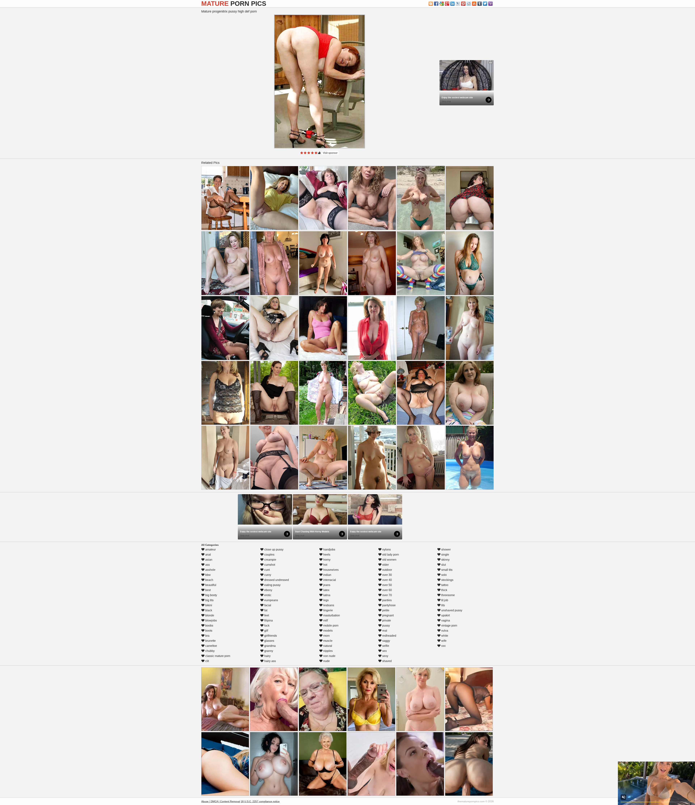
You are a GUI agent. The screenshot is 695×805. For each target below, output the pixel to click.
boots (208, 630)
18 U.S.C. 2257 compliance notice (260, 801)
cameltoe (211, 645)
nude (326, 661)
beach (209, 579)
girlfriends (270, 635)
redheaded (389, 635)
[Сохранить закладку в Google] (441, 3)
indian (327, 574)
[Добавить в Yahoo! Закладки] (490, 3)
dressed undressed (276, 579)
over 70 (387, 595)
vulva (444, 630)
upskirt (445, 615)
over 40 (387, 579)
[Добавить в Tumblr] (479, 3)
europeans (271, 600)
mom (326, 635)
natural (327, 645)
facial (267, 605)
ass (207, 564)
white (444, 635)
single (445, 554)
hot (325, 564)
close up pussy (273, 549)
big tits (209, 600)
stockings (447, 579)
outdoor (387, 569)
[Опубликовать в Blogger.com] (431, 3)
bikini (208, 605)
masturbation (331, 615)
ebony (268, 590)
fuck (266, 625)
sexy (385, 655)
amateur (210, 549)
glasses (269, 640)
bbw (208, 574)
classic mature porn (217, 655)
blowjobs (211, 620)
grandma (270, 645)
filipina (268, 620)
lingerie (328, 610)
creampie (270, 559)
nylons (386, 549)
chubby (210, 650)
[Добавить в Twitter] (485, 3)
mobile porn (330, 625)
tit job (444, 600)
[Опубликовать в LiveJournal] (458, 3)
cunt (267, 569)
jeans (326, 585)
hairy (267, 655)
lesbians (328, 605)
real (384, 630)
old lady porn (390, 554)
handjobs (329, 549)
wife (444, 640)
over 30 (387, 574)
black (208, 610)
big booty (211, 595)
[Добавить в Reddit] (469, 3)
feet (266, 615)
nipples (328, 650)
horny (326, 559)
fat (265, 610)
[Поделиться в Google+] (447, 3)
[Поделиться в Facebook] (436, 3)
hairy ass (270, 661)
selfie (385, 645)
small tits (446, 569)
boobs (209, 625)
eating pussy (272, 585)
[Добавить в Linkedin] (452, 3)
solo (444, 574)
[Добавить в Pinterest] (463, 3)
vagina (445, 620)
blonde (209, 615)
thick (444, 590)
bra (207, 635)
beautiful (210, 585)
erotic (267, 595)
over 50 (387, 585)
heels (326, 554)
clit (207, 661)
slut (443, 564)
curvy (267, 574)
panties (387, 600)
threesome (448, 595)
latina (326, 595)
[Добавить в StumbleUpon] (474, 3)
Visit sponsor (330, 152)
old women (389, 559)
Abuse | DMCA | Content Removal (220, 801)
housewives (331, 569)
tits (443, 605)
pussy (386, 625)
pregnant (388, 615)
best (208, 590)
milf (325, 620)
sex (384, 650)
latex (326, 590)
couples (269, 554)
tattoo (444, 585)
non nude (329, 655)
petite (385, 610)
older (385, 564)
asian (208, 559)
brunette (210, 640)
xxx (443, 645)
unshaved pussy (451, 610)
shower (446, 549)
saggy (386, 640)
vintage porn (449, 625)
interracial (329, 579)
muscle (327, 640)
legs (326, 600)
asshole (210, 569)
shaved (387, 661)
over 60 (387, 590)
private (386, 620)
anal (208, 554)
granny (268, 650)
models (328, 630)
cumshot (269, 564)
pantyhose (389, 605)
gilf (266, 630)
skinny (445, 559)
